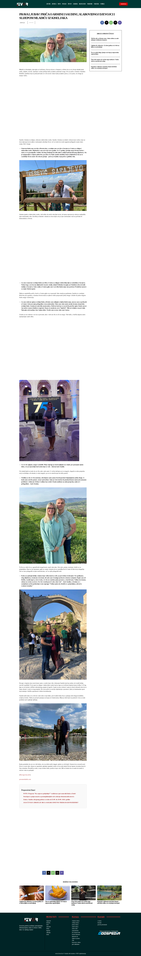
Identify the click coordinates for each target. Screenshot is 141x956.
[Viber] (120, 23)
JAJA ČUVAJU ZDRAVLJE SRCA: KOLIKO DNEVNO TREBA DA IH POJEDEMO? (50, 802)
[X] (106, 23)
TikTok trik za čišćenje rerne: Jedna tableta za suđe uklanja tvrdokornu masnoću (105, 39)
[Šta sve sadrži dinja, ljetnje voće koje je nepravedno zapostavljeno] (57, 893)
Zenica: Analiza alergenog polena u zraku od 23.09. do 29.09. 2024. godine (46, 799)
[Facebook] (102, 23)
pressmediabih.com (25, 779)
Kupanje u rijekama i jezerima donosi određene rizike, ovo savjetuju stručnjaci (104, 67)
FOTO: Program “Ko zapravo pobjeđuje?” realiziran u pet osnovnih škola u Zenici (49, 793)
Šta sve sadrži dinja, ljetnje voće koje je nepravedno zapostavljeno (56, 902)
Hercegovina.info (25, 775)
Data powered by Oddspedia (109, 931)
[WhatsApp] (111, 23)
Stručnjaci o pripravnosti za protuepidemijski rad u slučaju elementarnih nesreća (48, 796)
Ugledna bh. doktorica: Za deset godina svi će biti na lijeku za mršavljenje (31, 902)
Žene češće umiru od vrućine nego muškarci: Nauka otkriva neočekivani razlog (105, 60)
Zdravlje (22, 22)
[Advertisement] (53, 108)
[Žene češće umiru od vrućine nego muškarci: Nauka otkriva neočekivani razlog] (83, 893)
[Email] (115, 23)
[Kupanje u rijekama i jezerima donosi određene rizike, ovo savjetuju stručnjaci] (109, 893)
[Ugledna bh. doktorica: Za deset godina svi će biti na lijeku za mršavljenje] (31, 893)
